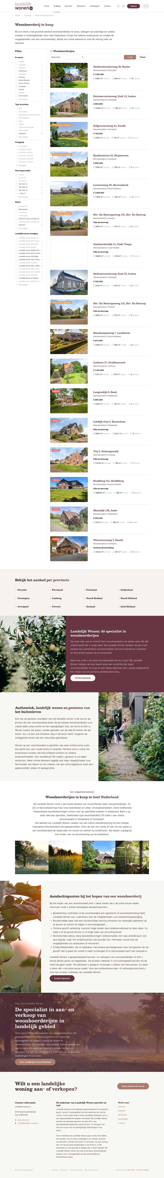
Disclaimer (64, 1170)
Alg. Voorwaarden (91, 1170)
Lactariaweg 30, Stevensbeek (110, 185)
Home (46, 6)
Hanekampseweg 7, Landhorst (111, 333)
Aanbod (134, 6)
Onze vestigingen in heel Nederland (35, 1062)
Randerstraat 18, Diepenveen (111, 155)
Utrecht (56, 606)
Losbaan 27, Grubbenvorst (109, 362)
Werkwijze (81, 6)
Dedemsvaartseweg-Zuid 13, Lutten (114, 96)
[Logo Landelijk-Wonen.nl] (25, 6)
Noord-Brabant (94, 598)
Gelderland (126, 590)
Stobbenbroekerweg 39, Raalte (111, 67)
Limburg (56, 598)
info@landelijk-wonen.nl (28, 1123)
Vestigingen (95, 6)
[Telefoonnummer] (118, 6)
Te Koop (56, 6)
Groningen (23, 598)
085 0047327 (24, 1120)
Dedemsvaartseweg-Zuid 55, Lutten (114, 274)
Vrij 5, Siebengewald (105, 451)
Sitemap (55, 1170)
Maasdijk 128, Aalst (105, 510)
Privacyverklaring (76, 1170)
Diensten (68, 6)
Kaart (143, 57)
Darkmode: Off (145, 6)
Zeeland (90, 606)
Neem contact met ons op (133, 1086)
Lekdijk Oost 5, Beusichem (109, 422)
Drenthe (22, 590)
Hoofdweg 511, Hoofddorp (108, 481)
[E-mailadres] (123, 6)
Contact (107, 6)
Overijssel (23, 606)
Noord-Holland (128, 598)
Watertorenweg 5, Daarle (108, 540)
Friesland (91, 590)
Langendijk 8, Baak (105, 392)
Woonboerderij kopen (44, 15)
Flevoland (57, 590)
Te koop (121, 1106)
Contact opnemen (83, 678)
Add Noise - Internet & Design (138, 1170)
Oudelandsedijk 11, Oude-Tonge (112, 244)
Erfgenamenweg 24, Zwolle (109, 126)
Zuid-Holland (127, 606)
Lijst (131, 57)
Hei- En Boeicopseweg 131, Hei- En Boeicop (119, 214)
